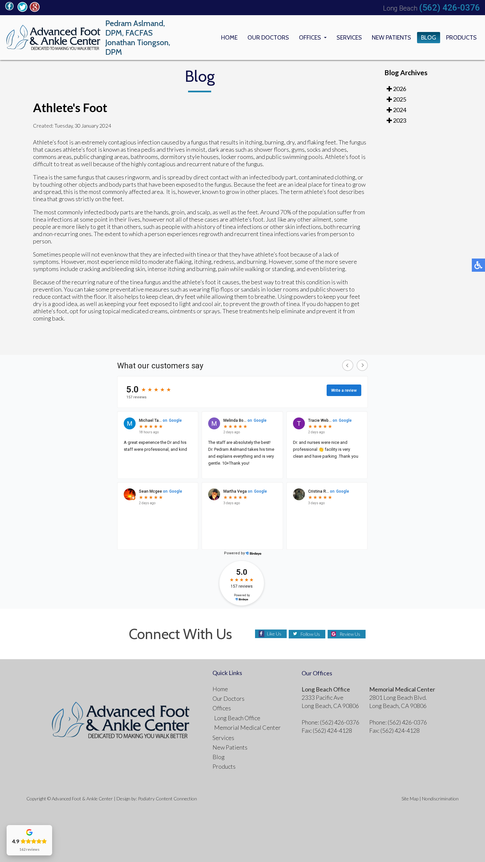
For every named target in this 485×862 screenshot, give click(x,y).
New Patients (391, 37)
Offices (310, 37)
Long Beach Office (237, 718)
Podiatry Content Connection (167, 798)
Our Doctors (268, 37)
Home (229, 37)
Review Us (350, 634)
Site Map (410, 798)
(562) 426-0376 (449, 7)
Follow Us (310, 634)
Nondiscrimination (440, 798)
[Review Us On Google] (34, 10)
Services (349, 37)
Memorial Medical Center (247, 727)
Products (461, 37)
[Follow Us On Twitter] (22, 10)
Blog (428, 37)
